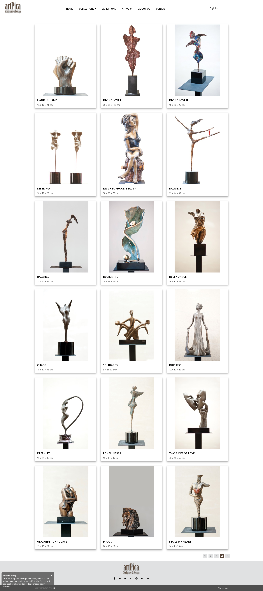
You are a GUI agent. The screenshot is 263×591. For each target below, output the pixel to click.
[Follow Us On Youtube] (142, 578)
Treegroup (223, 588)
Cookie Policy (13, 584)
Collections (86, 8)
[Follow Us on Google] (136, 578)
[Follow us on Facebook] (114, 578)
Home (69, 8)
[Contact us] (148, 578)
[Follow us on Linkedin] (119, 578)
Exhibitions (109, 8)
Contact (161, 8)
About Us (144, 8)
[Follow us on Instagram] (130, 578)
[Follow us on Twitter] (125, 578)
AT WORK (127, 8)
